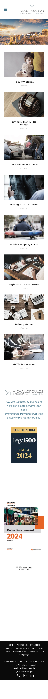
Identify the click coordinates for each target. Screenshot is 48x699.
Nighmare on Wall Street (24, 263)
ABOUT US (22, 645)
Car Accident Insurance (24, 144)
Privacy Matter (24, 303)
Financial (24, 128)
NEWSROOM (19, 652)
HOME (11, 645)
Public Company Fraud (24, 224)
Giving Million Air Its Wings (24, 123)
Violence (24, 86)
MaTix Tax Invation (24, 343)
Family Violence (24, 61)
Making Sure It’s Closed (24, 184)
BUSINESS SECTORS (25, 648)
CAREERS (33, 652)
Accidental (24, 168)
